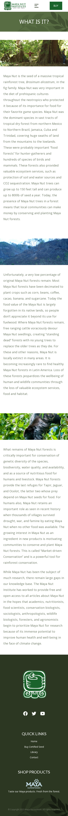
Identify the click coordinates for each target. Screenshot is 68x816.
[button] (36, 5)
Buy (56, 5)
